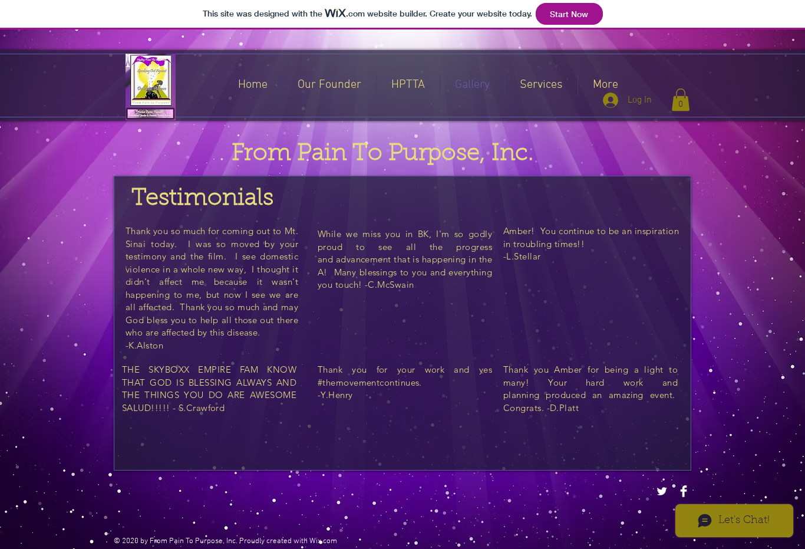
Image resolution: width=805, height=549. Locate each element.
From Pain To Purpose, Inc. (382, 154)
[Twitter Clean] (662, 491)
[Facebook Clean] (683, 491)
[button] (680, 99)
